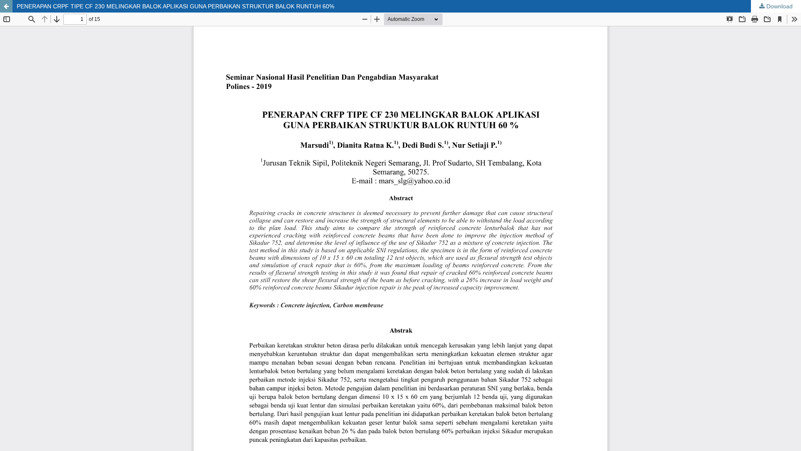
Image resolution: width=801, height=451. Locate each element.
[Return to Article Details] (6, 6)
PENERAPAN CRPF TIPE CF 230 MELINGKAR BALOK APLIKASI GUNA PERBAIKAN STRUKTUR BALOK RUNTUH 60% (175, 6)
